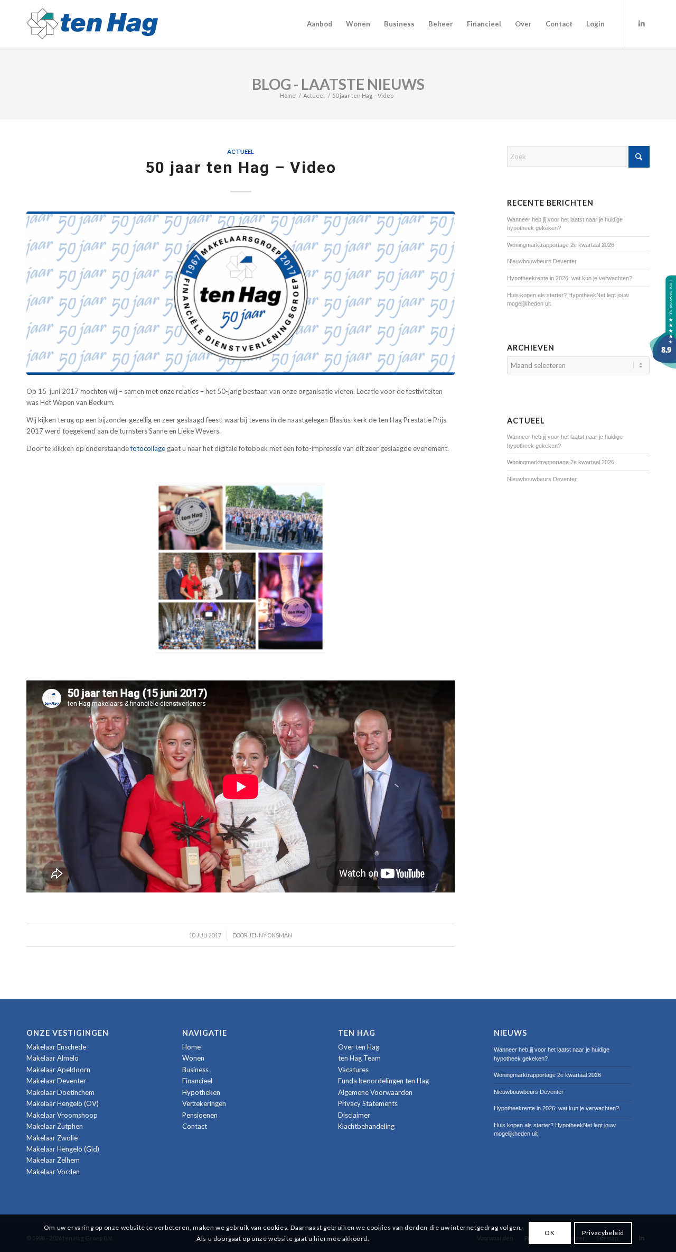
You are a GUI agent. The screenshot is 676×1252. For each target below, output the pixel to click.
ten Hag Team (359, 1058)
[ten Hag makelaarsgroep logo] (92, 24)
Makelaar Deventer (56, 1080)
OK (549, 1233)
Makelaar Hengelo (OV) (62, 1103)
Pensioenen (200, 1115)
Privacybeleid (603, 1233)
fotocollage (147, 448)
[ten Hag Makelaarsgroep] (663, 366)
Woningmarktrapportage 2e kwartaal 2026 (560, 245)
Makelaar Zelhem (53, 1160)
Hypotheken (201, 1092)
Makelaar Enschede (56, 1047)
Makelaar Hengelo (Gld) (62, 1149)
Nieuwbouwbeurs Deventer (542, 261)
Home (191, 1047)
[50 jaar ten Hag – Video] (240, 292)
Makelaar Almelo (52, 1058)
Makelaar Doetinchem (60, 1092)
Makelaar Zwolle (52, 1138)
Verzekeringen (204, 1103)
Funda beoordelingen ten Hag (383, 1080)
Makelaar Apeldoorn (58, 1069)
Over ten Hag (358, 1047)
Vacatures (353, 1069)
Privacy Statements (368, 1103)
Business (195, 1069)
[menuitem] (319, 24)
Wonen (193, 1058)
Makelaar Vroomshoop (62, 1115)
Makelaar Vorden (53, 1171)
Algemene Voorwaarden (375, 1092)
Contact (194, 1126)
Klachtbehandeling (366, 1126)
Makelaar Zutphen (54, 1126)
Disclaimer (354, 1115)
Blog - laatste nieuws (338, 84)
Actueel (240, 151)
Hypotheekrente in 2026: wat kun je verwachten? (569, 278)
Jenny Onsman (270, 935)
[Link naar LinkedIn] (642, 23)
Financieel (197, 1080)
